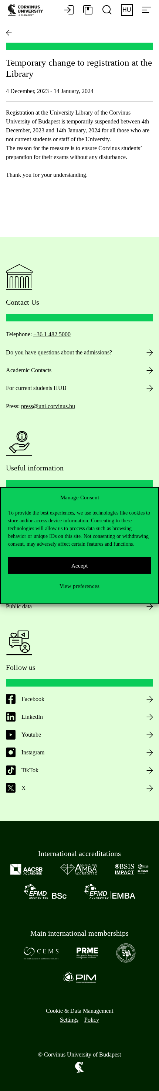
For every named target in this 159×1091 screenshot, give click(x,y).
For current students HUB (36, 388)
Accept (79, 565)
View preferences (79, 586)
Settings (69, 1019)
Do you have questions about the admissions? (59, 352)
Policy (91, 1019)
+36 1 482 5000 (52, 334)
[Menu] (146, 10)
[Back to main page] (9, 33)
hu (126, 10)
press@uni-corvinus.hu (48, 406)
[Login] (68, 10)
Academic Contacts (28, 370)
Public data (19, 606)
